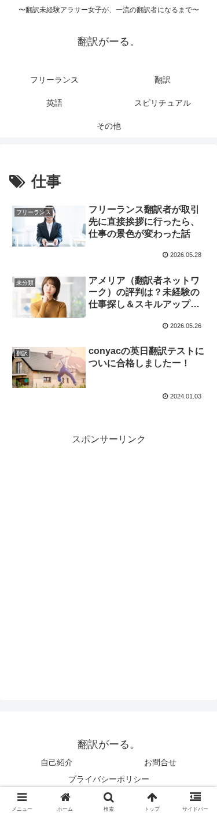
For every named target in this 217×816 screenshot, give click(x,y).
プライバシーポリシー (108, 779)
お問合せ (160, 762)
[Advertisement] (108, 556)
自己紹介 (57, 762)
